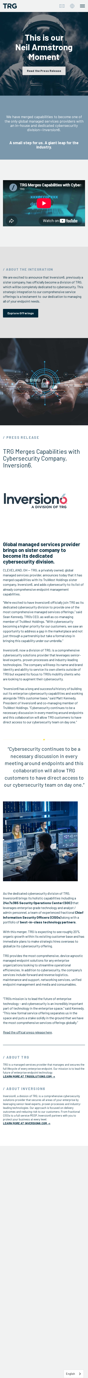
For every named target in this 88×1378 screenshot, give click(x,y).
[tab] (72, 6)
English (70, 1373)
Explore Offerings (20, 313)
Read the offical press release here (27, 1032)
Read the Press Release (44, 71)
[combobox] (74, 1374)
